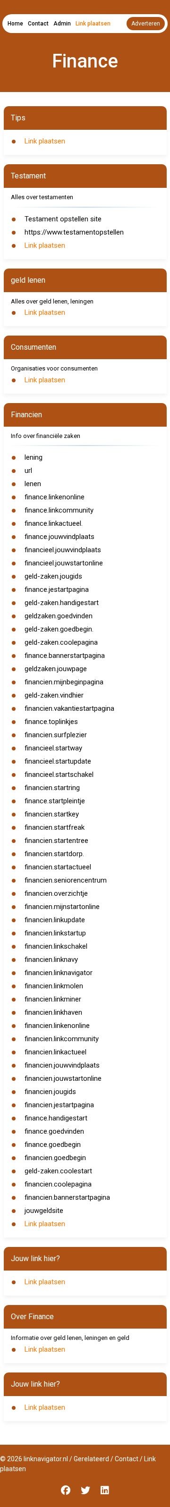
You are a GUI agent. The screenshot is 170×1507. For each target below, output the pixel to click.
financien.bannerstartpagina (67, 1197)
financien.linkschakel (56, 946)
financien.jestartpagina (59, 1105)
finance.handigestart (56, 1118)
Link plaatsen (93, 23)
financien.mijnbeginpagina (64, 682)
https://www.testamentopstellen (74, 232)
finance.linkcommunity (59, 510)
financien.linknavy (51, 959)
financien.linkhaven (53, 1012)
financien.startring (52, 787)
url (28, 470)
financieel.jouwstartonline (64, 563)
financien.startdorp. (54, 854)
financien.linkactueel (55, 1052)
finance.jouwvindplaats (59, 536)
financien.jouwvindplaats (62, 1065)
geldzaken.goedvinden (59, 616)
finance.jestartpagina (57, 589)
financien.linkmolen (54, 986)
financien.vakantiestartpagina (69, 708)
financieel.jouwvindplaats (63, 550)
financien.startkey (52, 814)
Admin (62, 23)
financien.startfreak (55, 827)
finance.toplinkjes (51, 721)
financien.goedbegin (55, 1157)
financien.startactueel (58, 867)
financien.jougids (50, 1091)
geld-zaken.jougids (53, 576)
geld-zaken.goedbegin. (59, 629)
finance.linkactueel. (54, 523)
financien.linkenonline (57, 1025)
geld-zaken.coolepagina (61, 642)
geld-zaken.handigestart (62, 602)
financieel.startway (53, 748)
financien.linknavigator (59, 972)
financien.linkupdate (55, 920)
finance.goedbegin (53, 1144)
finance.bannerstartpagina (65, 655)
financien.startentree (56, 840)
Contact (38, 23)
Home (15, 23)
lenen (33, 484)
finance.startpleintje (55, 801)
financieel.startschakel (59, 774)
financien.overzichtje (56, 893)
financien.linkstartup (55, 933)
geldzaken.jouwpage (56, 669)
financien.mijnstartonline (62, 906)
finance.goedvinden (54, 1131)
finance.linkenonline (55, 497)
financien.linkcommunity (62, 1039)
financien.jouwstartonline (63, 1078)
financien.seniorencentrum (66, 880)
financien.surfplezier (56, 735)
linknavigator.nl (46, 1459)
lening (33, 457)
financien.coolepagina (58, 1184)
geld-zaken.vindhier (54, 695)
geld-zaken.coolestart (58, 1171)
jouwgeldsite (44, 1210)
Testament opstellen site (63, 219)
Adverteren (145, 23)
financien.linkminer (53, 999)
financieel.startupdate (58, 761)
